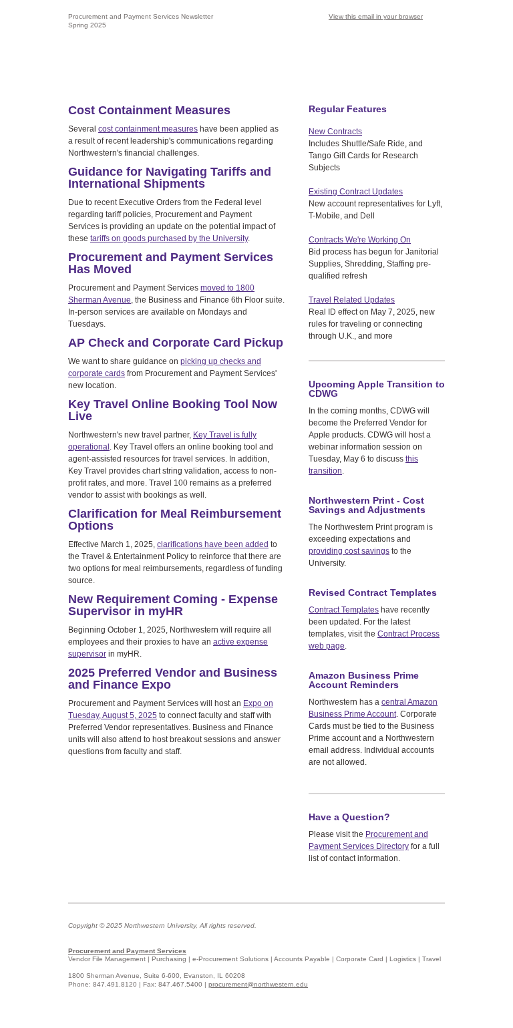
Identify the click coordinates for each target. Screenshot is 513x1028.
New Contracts (335, 131)
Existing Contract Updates (356, 191)
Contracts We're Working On (360, 239)
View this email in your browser (376, 16)
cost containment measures (148, 129)
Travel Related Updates (352, 300)
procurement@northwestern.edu (258, 984)
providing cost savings (349, 551)
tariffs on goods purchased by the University (169, 238)
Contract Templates (344, 610)
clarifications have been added (213, 544)
